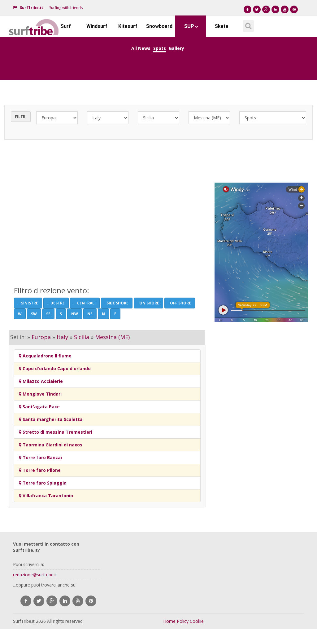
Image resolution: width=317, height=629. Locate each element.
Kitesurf (127, 26)
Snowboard (159, 26)
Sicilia (81, 337)
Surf (66, 26)
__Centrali (85, 303)
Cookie (197, 621)
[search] (247, 24)
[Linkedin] (275, 9)
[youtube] (77, 601)
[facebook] (25, 601)
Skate (221, 26)
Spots (159, 48)
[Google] (266, 9)
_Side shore (116, 303)
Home (169, 621)
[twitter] (38, 601)
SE (48, 314)
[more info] (34, 23)
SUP (189, 26)
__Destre (56, 303)
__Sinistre (28, 303)
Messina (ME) (112, 337)
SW (34, 314)
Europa (41, 337)
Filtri (21, 116)
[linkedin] (64, 601)
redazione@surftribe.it (35, 575)
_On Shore (148, 303)
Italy (62, 337)
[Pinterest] (294, 9)
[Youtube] (285, 9)
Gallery (176, 48)
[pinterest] (90, 601)
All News (140, 48)
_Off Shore (179, 303)
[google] (51, 601)
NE (90, 314)
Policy (183, 621)
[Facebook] (247, 9)
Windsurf (96, 26)
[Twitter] (257, 9)
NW (74, 314)
